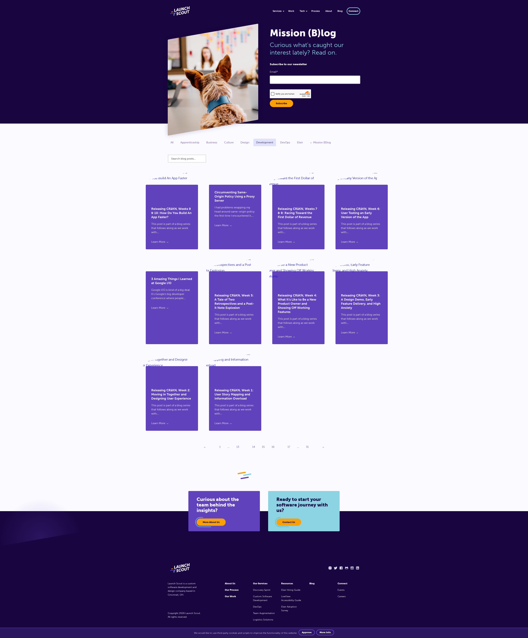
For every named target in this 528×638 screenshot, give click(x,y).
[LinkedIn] (357, 568)
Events (341, 590)
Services (277, 11)
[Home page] (185, 568)
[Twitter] (335, 568)
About (328, 11)
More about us (211, 522)
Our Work (230, 596)
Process (315, 11)
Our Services (260, 583)
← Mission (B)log (320, 142)
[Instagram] (330, 568)
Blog (340, 11)
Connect (353, 11)
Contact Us (288, 522)
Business (211, 142)
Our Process (232, 590)
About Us (230, 583)
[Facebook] (341, 568)
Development (264, 142)
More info (325, 632)
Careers (342, 596)
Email (273, 71)
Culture (229, 142)
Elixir (300, 142)
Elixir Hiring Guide (290, 590)
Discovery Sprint (261, 590)
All (172, 142)
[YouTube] (352, 568)
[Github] (346, 568)
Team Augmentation (264, 613)
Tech (302, 11)
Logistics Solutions (263, 619)
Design (244, 142)
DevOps (285, 142)
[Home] (217, 11)
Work (291, 11)
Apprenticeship (189, 142)
